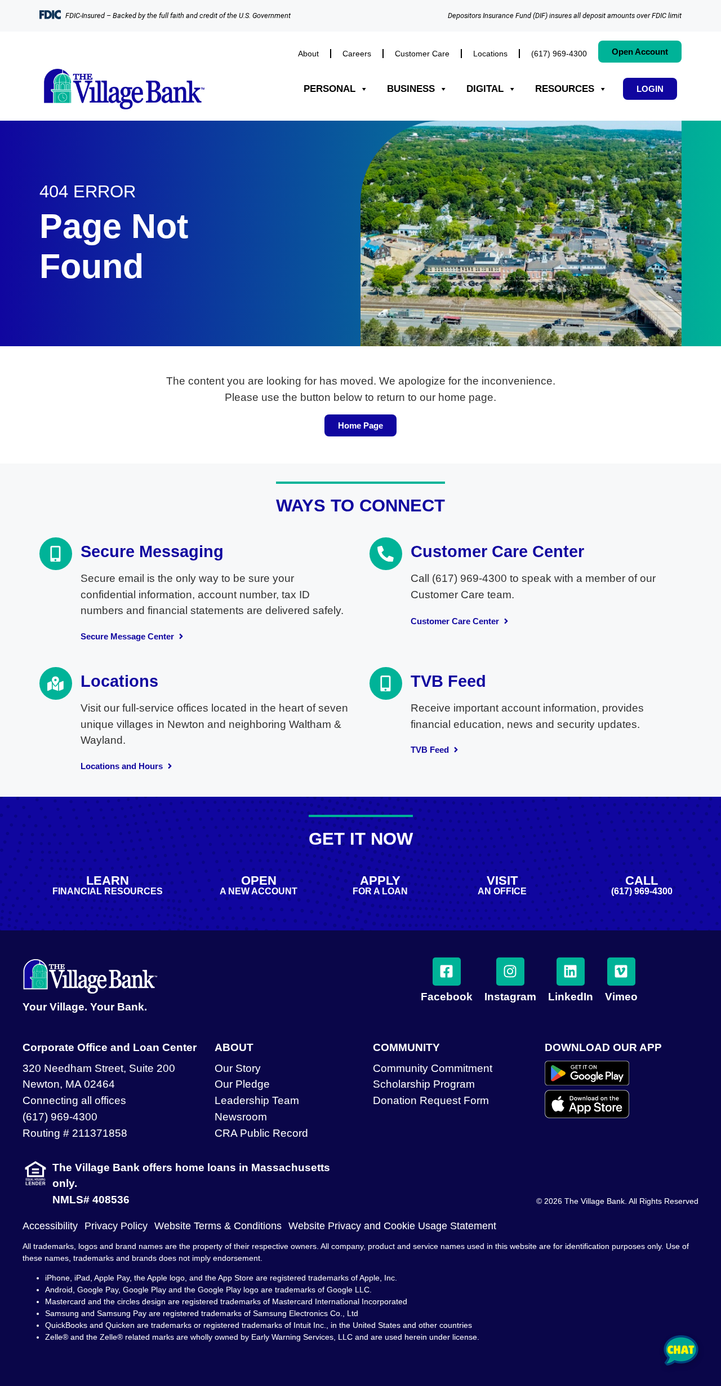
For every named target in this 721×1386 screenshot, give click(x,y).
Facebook (447, 997)
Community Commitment (432, 1068)
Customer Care (422, 53)
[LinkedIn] (571, 971)
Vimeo (621, 997)
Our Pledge (242, 1084)
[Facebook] (447, 971)
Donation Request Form (431, 1100)
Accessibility (50, 1225)
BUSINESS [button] (411, 88)
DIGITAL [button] (485, 88)
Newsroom (241, 1117)
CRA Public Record (261, 1133)
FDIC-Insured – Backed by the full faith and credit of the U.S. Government (178, 15)
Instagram (510, 997)
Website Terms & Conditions (218, 1225)
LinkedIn (570, 997)
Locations (490, 53)
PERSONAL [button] (329, 88)
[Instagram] (510, 971)
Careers (356, 53)
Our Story (238, 1068)
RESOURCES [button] (564, 88)
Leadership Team (257, 1100)
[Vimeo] (621, 971)
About (308, 53)
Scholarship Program (424, 1084)
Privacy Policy (116, 1225)
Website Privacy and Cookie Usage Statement (392, 1225)
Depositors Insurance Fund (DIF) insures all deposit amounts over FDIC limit (565, 15)
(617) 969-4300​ (559, 53)
